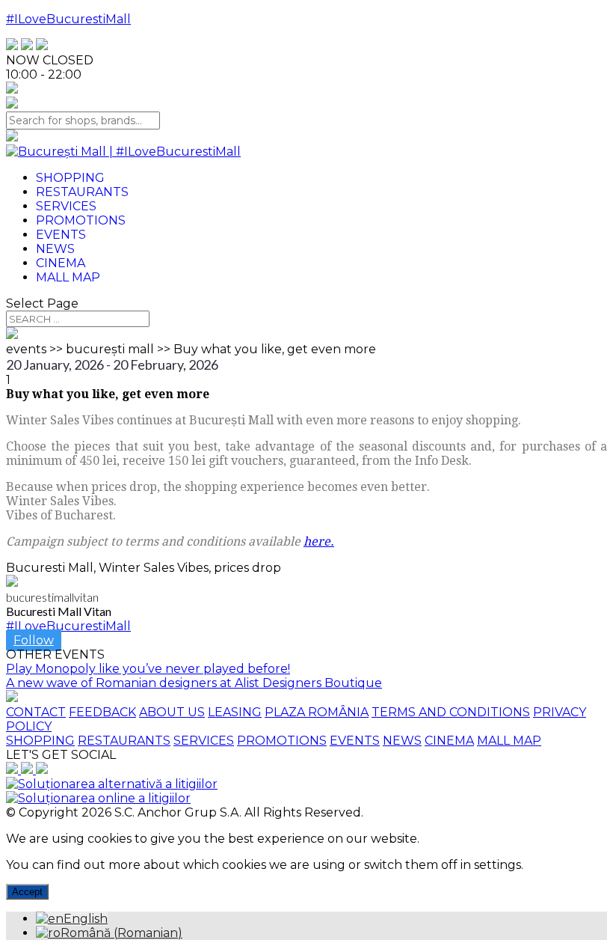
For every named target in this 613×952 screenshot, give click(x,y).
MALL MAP (509, 740)
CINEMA (449, 740)
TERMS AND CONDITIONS (451, 712)
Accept (27, 891)
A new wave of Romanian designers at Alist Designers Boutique (194, 683)
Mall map (68, 277)
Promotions (81, 220)
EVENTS (355, 740)
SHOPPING (40, 740)
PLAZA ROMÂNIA (317, 712)
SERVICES (203, 740)
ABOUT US (172, 712)
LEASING (235, 712)
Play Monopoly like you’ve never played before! (148, 669)
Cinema (60, 263)
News (55, 249)
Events (61, 235)
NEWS (402, 740)
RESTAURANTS (124, 740)
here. (319, 541)
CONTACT (36, 712)
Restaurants (82, 192)
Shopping (70, 178)
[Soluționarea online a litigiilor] (98, 798)
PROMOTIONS (282, 740)
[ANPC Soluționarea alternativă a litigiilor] (112, 784)
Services (66, 206)
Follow (33, 640)
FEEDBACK (102, 712)
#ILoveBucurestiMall (68, 19)
